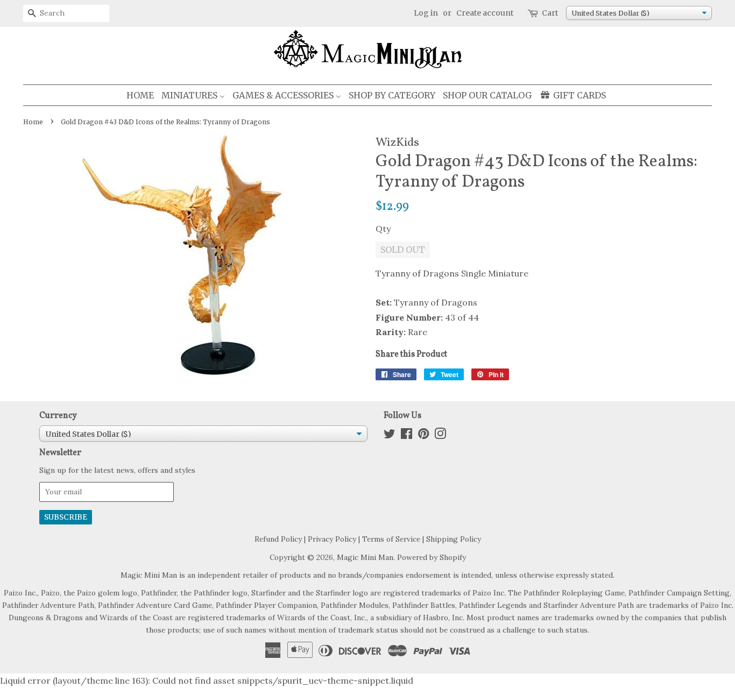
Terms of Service (391, 539)
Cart (550, 13)
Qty (383, 228)
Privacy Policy (332, 539)
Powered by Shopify (431, 557)
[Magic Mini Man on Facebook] (406, 436)
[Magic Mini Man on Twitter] (389, 436)
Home (33, 122)
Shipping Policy (453, 539)
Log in (426, 13)
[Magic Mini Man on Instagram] (440, 436)
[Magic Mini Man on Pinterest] (423, 436)
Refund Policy (278, 539)
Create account (484, 13)
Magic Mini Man (365, 557)
